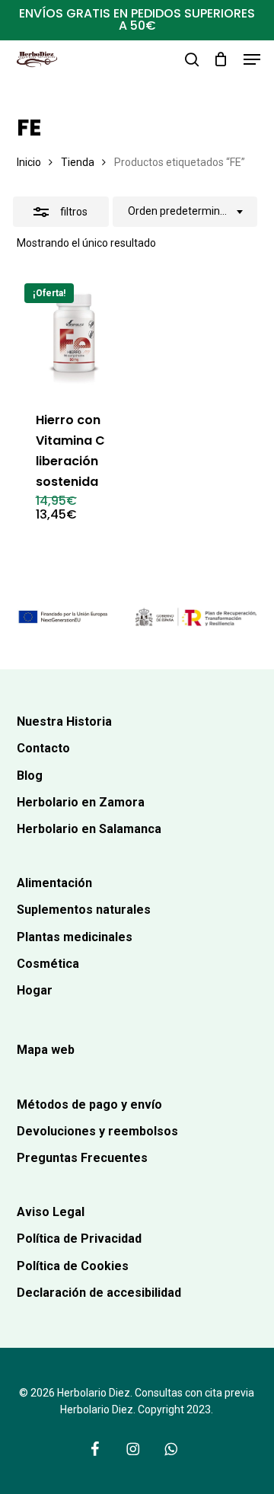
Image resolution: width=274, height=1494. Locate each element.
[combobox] (185, 211)
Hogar (35, 990)
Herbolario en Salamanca (89, 829)
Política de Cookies (73, 1266)
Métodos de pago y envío (89, 1104)
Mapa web (46, 1049)
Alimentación (54, 883)
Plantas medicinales (74, 937)
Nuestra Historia (64, 721)
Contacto (43, 748)
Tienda (77, 162)
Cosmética (48, 963)
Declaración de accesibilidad (99, 1292)
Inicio (29, 162)
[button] (252, 59)
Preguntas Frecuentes (82, 1158)
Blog (30, 775)
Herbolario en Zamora (81, 802)
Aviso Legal (50, 1212)
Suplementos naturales (84, 909)
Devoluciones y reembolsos (97, 1131)
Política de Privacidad (79, 1238)
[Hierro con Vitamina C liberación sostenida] (74, 333)
